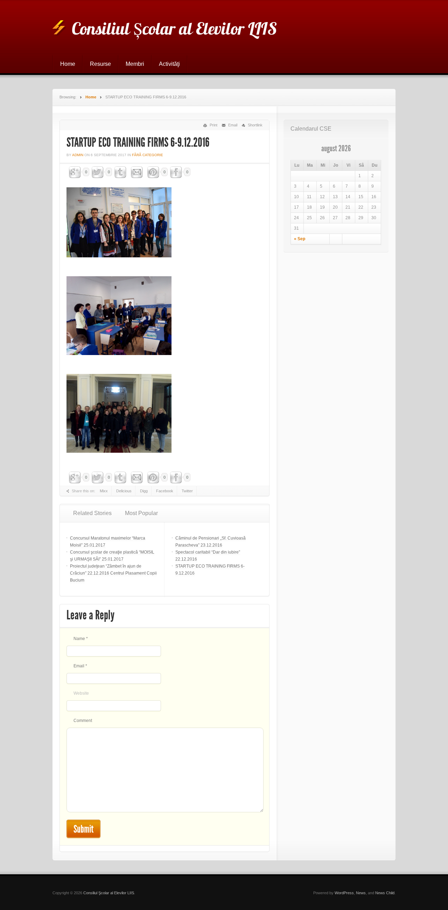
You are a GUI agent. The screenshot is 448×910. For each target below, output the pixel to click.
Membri (135, 64)
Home (67, 64)
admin (77, 155)
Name (81, 638)
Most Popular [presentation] (141, 513)
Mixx (104, 491)
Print (213, 125)
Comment (83, 720)
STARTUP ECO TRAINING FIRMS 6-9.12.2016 (137, 142)
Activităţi (169, 64)
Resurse (100, 64)
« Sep (299, 238)
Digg (144, 491)
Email (232, 125)
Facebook (164, 491)
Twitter (187, 491)
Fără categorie (147, 155)
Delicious (124, 491)
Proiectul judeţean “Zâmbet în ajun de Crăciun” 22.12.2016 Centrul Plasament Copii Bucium (113, 573)
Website (81, 693)
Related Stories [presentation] (92, 513)
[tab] (92, 513)
